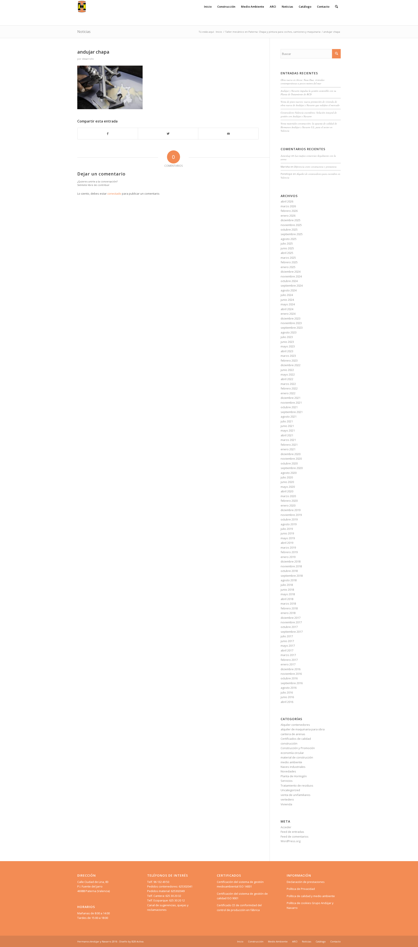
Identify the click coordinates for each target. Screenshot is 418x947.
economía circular (292, 753)
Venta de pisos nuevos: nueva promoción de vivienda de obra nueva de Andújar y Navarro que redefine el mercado (310, 103)
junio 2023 (287, 342)
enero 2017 (288, 664)
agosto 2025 (289, 239)
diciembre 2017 (290, 618)
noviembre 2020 (291, 459)
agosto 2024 (289, 290)
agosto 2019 (289, 524)
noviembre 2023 (291, 323)
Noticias (84, 31)
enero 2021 (288, 449)
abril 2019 (287, 543)
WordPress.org (290, 841)
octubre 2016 (289, 678)
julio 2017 (287, 636)
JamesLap (286, 155)
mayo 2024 (288, 304)
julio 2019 (287, 529)
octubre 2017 (289, 627)
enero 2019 (288, 557)
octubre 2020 (289, 463)
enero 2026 (288, 216)
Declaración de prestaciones (306, 882)
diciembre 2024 (290, 272)
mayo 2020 (288, 487)
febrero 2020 (289, 501)
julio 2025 (287, 243)
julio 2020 (287, 477)
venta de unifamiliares (295, 795)
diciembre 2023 (290, 318)
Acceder (286, 827)
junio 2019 (287, 533)
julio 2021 (287, 421)
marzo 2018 (288, 603)
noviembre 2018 (291, 566)
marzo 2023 (288, 356)
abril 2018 (287, 599)
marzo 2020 (288, 496)
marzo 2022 (288, 384)
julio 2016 (287, 692)
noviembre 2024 (291, 276)
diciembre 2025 (290, 220)
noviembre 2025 (291, 225)
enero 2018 (288, 613)
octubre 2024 (289, 281)
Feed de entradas (292, 832)
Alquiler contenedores (295, 725)
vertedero (287, 799)
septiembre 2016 (292, 683)
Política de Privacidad (301, 889)
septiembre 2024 (292, 285)
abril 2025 (287, 253)
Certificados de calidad (296, 739)
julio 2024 (287, 295)
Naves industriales (293, 767)
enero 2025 (288, 267)
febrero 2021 (289, 445)
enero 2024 (288, 314)
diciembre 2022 (290, 365)
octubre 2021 (289, 407)
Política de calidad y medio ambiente (311, 896)
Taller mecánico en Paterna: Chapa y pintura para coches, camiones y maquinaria (272, 31)
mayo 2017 (288, 646)
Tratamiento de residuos (297, 785)
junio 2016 (287, 697)
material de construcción (297, 757)
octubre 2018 (289, 571)
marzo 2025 (288, 258)
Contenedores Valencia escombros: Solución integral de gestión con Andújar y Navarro (309, 114)
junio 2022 (287, 370)
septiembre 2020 (292, 468)
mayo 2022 (288, 374)
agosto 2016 (289, 688)
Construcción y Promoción (298, 748)
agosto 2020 (289, 473)
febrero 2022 (289, 388)
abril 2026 (287, 201)
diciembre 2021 (290, 398)
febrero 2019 (289, 552)
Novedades (288, 771)
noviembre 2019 (291, 515)
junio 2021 (287, 426)
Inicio (219, 31)
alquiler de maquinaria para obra (303, 729)
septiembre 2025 (292, 234)
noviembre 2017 (291, 622)
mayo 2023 (288, 346)
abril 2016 (287, 702)
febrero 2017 (289, 660)
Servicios (287, 781)
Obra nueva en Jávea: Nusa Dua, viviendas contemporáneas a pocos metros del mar (302, 81)
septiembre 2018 (292, 576)
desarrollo (88, 58)
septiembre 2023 (292, 328)
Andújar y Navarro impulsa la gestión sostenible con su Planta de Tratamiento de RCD (308, 92)
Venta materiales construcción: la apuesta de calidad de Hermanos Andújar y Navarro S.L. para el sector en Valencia (309, 127)
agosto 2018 (289, 580)
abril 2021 (287, 435)
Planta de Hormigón (294, 776)
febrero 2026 (289, 211)
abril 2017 (287, 650)
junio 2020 (287, 482)
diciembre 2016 (290, 669)
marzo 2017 (288, 655)
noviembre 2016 (291, 674)
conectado (114, 194)
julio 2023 (287, 337)
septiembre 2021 (292, 412)
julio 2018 (287, 585)
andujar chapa (93, 52)
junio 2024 (287, 300)
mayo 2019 (288, 538)
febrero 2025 (289, 262)
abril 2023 (287, 351)
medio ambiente (291, 762)
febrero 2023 (289, 360)
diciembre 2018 (290, 561)
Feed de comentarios (294, 836)
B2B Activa (137, 941)
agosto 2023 (289, 332)
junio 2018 (287, 590)
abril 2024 (287, 309)
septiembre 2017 (292, 632)
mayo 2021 (288, 430)
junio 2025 (287, 248)
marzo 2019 (288, 547)
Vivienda (286, 804)
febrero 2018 (289, 608)
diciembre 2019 (290, 510)
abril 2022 (287, 379)
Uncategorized (290, 790)
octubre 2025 (289, 229)
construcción (289, 743)
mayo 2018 (288, 594)
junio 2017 (287, 641)
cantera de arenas (293, 734)
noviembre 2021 (291, 403)
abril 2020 (287, 491)
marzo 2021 (288, 440)
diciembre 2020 (290, 454)
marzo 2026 (288, 206)
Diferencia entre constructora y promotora (315, 166)
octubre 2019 (289, 519)
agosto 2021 (289, 416)
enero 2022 (288, 393)
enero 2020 (288, 505)
